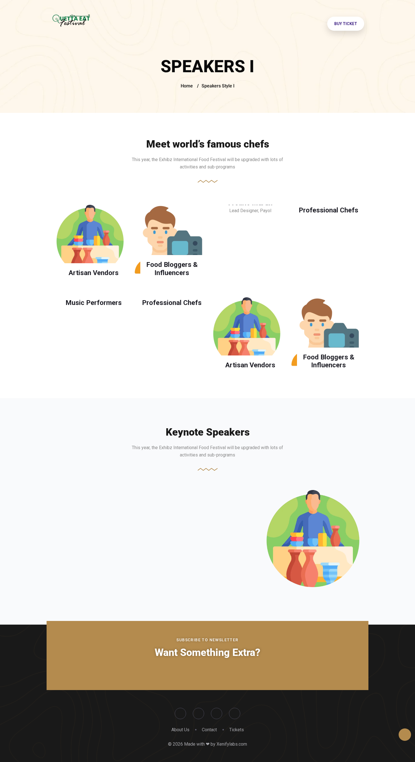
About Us (180, 729)
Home (187, 86)
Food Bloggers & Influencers (172, 269)
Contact (209, 729)
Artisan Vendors (94, 273)
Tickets (236, 729)
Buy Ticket (345, 23)
